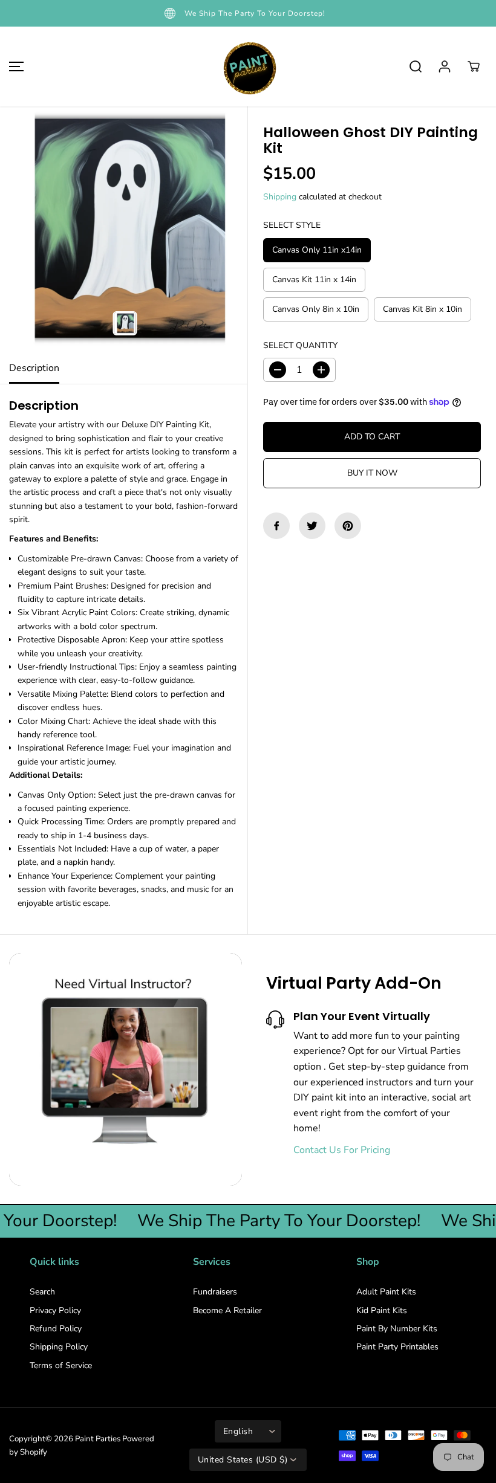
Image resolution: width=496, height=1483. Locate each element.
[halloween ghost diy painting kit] (123, 230)
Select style (292, 225)
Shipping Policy (59, 1346)
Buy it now (372, 473)
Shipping (279, 196)
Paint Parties (97, 1438)
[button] (14, 66)
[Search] (415, 66)
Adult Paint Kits (386, 1291)
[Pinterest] (347, 525)
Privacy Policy (55, 1310)
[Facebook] (276, 525)
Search (42, 1291)
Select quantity (300, 345)
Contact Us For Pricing (341, 1150)
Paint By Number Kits (396, 1328)
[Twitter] (312, 525)
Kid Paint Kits (381, 1310)
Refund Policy (56, 1328)
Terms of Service (61, 1365)
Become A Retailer (227, 1310)
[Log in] (444, 66)
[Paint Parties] (248, 66)
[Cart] (473, 66)
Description (34, 368)
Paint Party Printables (397, 1346)
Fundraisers (215, 1291)
